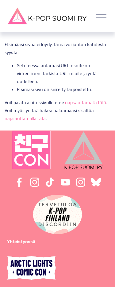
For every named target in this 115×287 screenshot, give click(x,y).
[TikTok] (50, 182)
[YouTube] (65, 182)
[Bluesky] (96, 182)
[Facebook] (19, 182)
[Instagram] (35, 182)
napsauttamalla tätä (85, 102)
